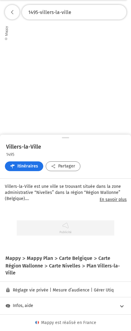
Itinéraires (27, 166)
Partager (66, 166)
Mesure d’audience (71, 290)
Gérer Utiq (104, 290)
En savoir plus (113, 200)
